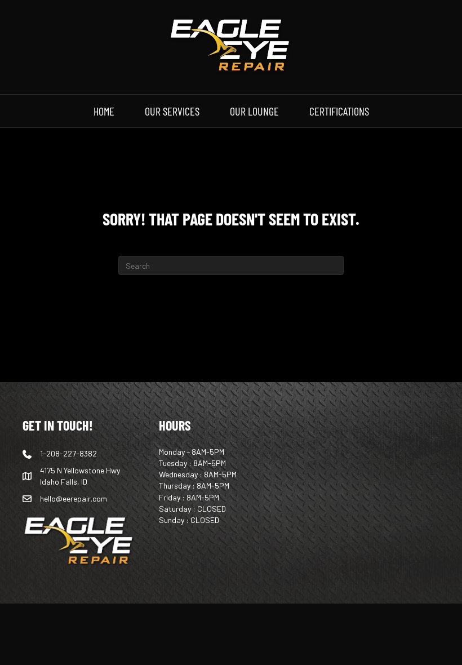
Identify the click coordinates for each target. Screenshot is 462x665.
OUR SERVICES (172, 111)
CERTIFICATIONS (339, 111)
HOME (104, 111)
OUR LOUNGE (254, 111)
